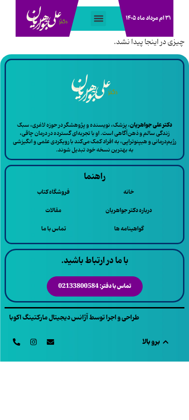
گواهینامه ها (129, 229)
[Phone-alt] (16, 342)
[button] (98, 18)
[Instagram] (33, 342)
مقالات (53, 210)
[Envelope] (50, 342)
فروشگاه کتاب (53, 192)
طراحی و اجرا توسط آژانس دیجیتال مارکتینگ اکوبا (74, 317)
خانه (128, 192)
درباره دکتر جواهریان (129, 210)
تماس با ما (53, 229)
